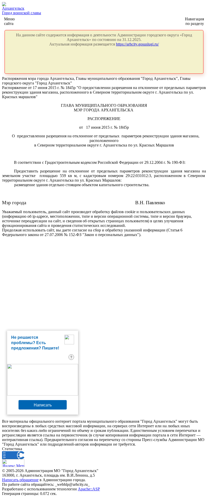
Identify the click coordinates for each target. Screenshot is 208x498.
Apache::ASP (89, 489)
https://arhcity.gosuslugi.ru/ (137, 44)
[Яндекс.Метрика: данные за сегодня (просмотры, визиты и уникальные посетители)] (13, 463)
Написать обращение (20, 480)
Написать (43, 405)
